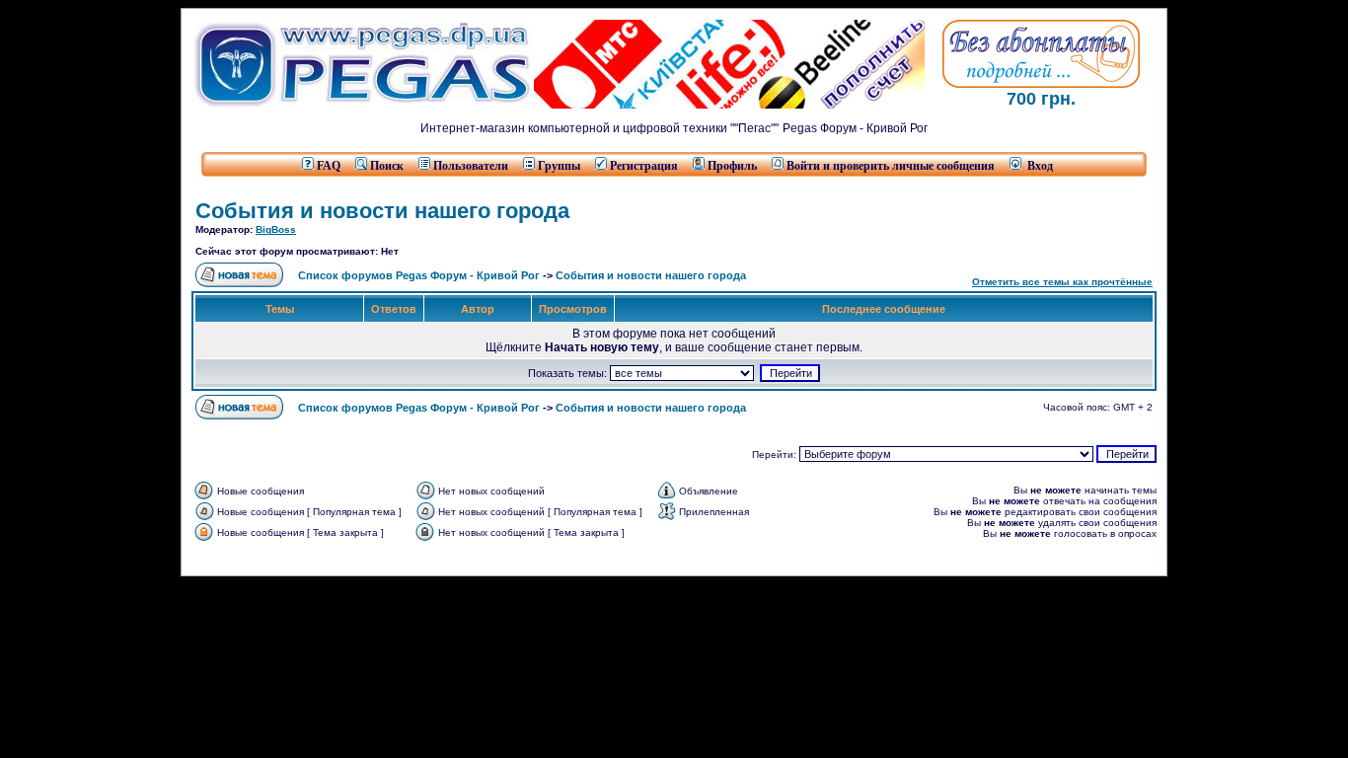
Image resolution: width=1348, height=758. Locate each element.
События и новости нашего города (382, 210)
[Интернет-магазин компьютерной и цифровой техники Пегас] (362, 104)
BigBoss (276, 229)
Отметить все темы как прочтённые (1062, 281)
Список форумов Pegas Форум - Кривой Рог (419, 275)
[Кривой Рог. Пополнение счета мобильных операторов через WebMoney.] (729, 104)
